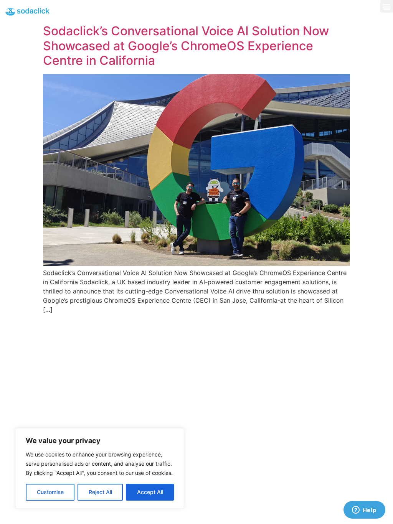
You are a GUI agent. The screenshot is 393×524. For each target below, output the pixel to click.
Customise (50, 492)
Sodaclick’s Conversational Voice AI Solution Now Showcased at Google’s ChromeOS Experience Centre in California (186, 45)
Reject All (100, 492)
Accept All (150, 492)
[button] (386, 6)
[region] (99, 468)
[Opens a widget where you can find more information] (364, 510)
